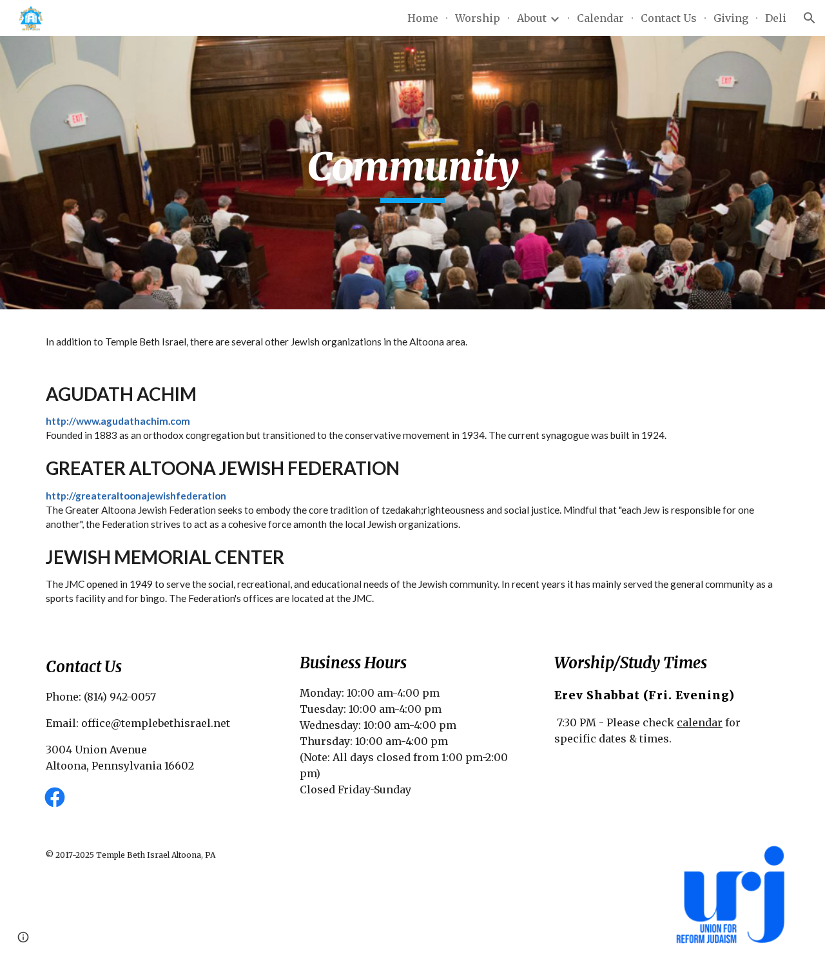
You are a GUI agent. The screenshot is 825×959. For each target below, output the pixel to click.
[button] (809, 18)
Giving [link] (730, 18)
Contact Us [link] (669, 18)
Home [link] (422, 18)
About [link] (532, 18)
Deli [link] (775, 18)
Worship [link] (477, 18)
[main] (412, 172)
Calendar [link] (600, 18)
